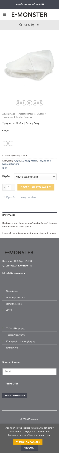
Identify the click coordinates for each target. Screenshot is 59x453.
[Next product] (5, 143)
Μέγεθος (6, 176)
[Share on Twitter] (29, 102)
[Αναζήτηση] (20, 25)
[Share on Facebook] (23, 102)
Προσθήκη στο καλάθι (36, 187)
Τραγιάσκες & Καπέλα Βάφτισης (17, 117)
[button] (4, 14)
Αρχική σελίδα (8, 114)
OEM (4, 168)
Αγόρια (40, 114)
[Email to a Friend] (35, 102)
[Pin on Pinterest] (40, 102)
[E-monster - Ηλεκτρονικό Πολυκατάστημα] (30, 14)
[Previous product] (10, 143)
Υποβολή (11, 383)
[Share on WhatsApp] (18, 102)
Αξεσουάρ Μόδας (26, 114)
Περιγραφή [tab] (8, 215)
